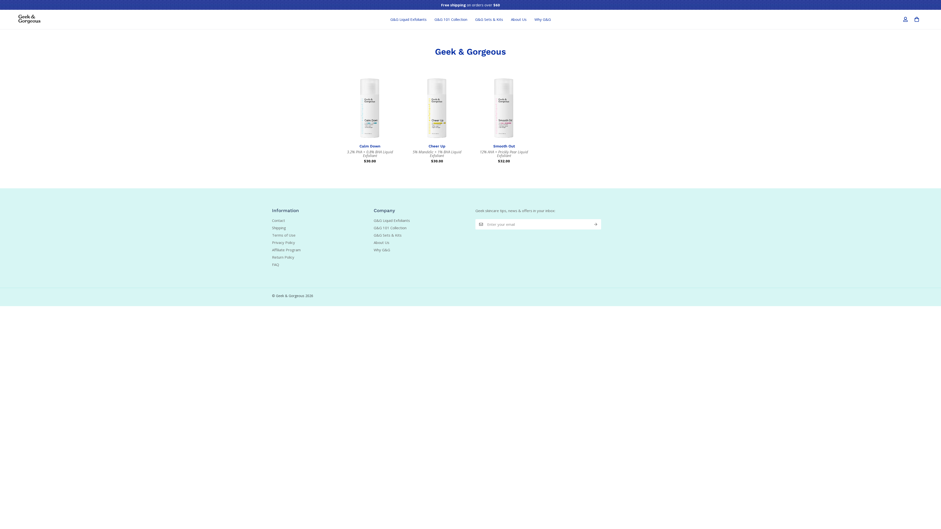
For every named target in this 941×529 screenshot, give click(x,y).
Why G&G (542, 19)
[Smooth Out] (504, 108)
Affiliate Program (286, 249)
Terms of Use (284, 235)
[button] (916, 19)
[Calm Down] (370, 108)
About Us (519, 19)
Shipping (279, 227)
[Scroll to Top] (931, 502)
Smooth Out (504, 146)
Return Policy (283, 257)
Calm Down (369, 146)
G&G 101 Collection (450, 19)
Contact (278, 220)
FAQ (275, 264)
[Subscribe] (595, 224)
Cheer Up (437, 146)
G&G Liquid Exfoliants (408, 19)
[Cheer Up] (437, 108)
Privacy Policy (283, 242)
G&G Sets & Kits (489, 19)
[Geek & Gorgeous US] (29, 19)
